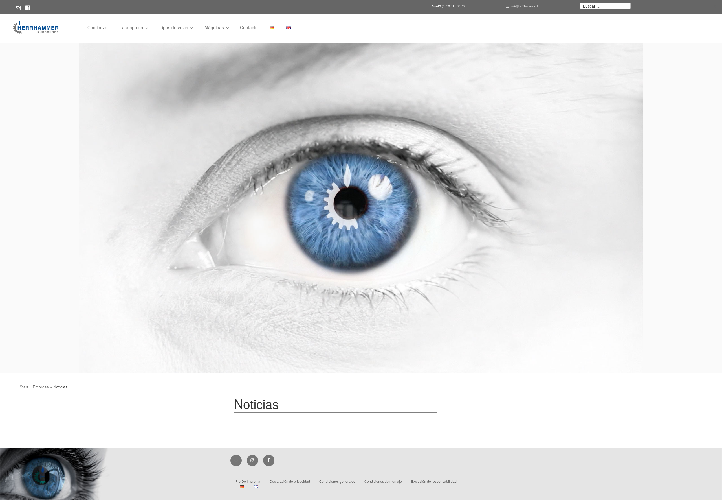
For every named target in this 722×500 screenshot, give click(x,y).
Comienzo (97, 27)
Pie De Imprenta (247, 481)
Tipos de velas (174, 27)
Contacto (249, 27)
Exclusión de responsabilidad (434, 481)
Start (24, 387)
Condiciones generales (337, 481)
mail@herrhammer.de (524, 6)
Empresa (41, 387)
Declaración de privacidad (290, 481)
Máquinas (214, 27)
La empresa (131, 27)
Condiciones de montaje (383, 481)
